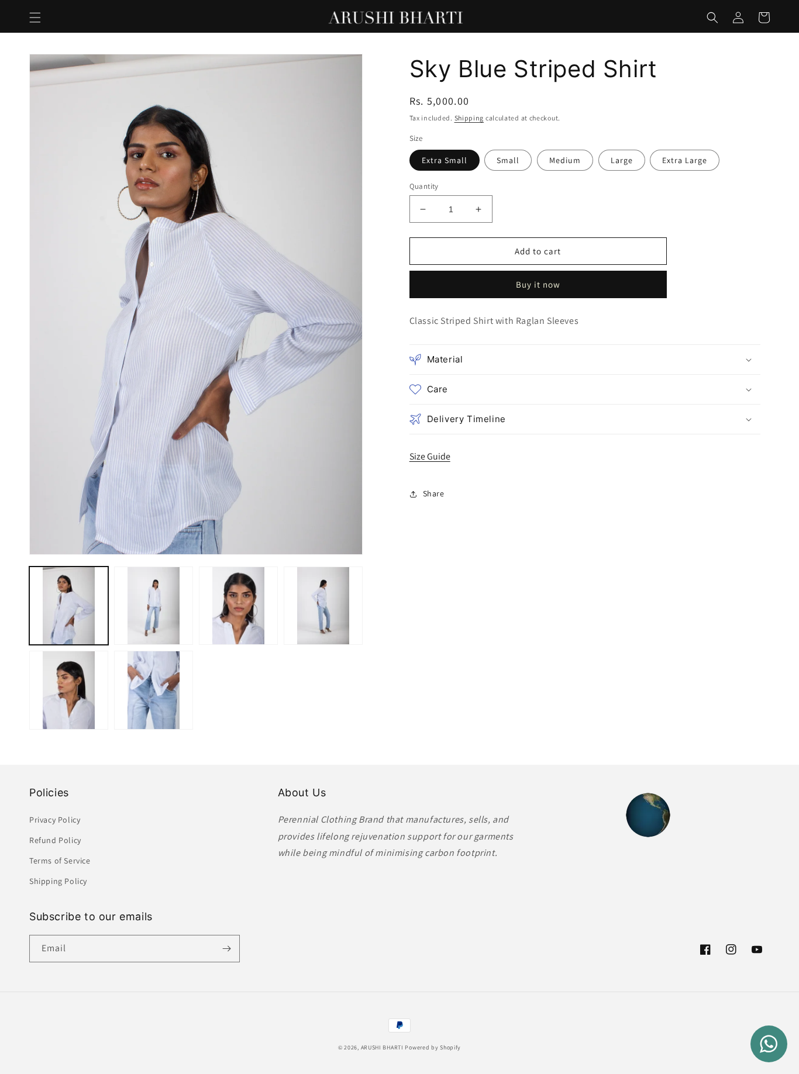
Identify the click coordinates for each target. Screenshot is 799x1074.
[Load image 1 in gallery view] (68, 606)
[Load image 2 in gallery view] (153, 606)
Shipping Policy (58, 881)
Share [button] (434, 493)
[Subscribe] (226, 948)
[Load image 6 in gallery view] (153, 690)
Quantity (424, 186)
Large (622, 160)
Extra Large (684, 160)
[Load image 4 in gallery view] (323, 606)
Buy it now (538, 284)
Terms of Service (60, 860)
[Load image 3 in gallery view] (238, 606)
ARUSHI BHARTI (382, 1047)
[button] (35, 17)
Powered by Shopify (433, 1047)
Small (508, 160)
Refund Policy (55, 840)
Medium (565, 160)
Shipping (469, 117)
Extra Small (444, 160)
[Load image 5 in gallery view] (68, 690)
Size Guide (429, 456)
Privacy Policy (54, 819)
